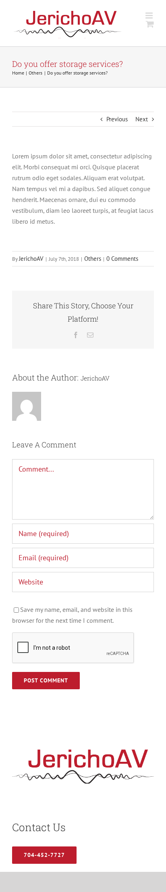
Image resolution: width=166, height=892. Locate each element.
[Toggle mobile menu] (149, 15)
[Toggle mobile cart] (150, 24)
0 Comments (122, 258)
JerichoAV (31, 258)
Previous (117, 119)
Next (141, 119)
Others (92, 258)
